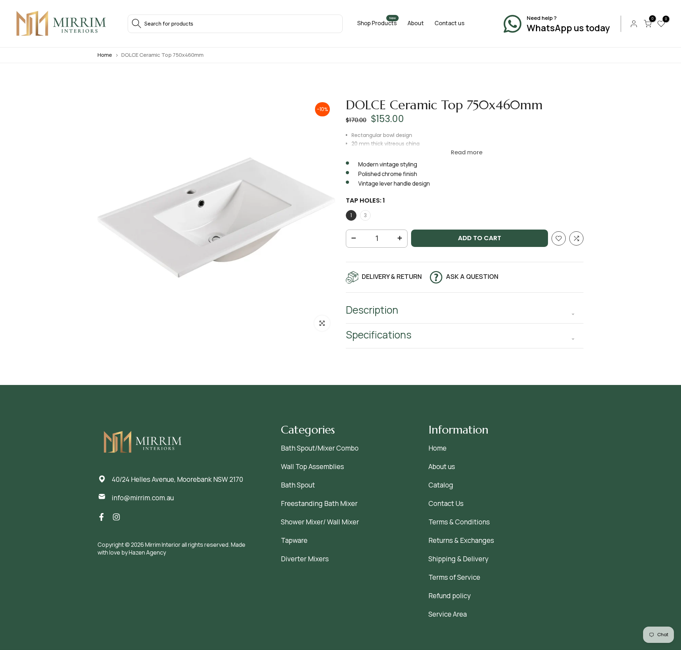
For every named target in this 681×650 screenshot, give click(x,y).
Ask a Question (472, 276)
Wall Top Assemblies (312, 466)
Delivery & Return (392, 276)
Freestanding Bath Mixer (319, 503)
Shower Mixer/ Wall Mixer (320, 522)
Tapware (294, 540)
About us (441, 466)
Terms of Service (454, 577)
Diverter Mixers (305, 558)
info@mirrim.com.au (143, 497)
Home (105, 54)
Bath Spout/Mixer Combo (320, 448)
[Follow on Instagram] (116, 517)
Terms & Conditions (459, 522)
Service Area (447, 614)
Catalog (440, 485)
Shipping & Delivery (458, 558)
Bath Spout (298, 485)
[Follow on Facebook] (101, 517)
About (416, 23)
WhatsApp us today (568, 27)
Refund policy (449, 595)
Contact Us (446, 503)
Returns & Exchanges (461, 540)
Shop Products (377, 23)
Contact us (449, 23)
